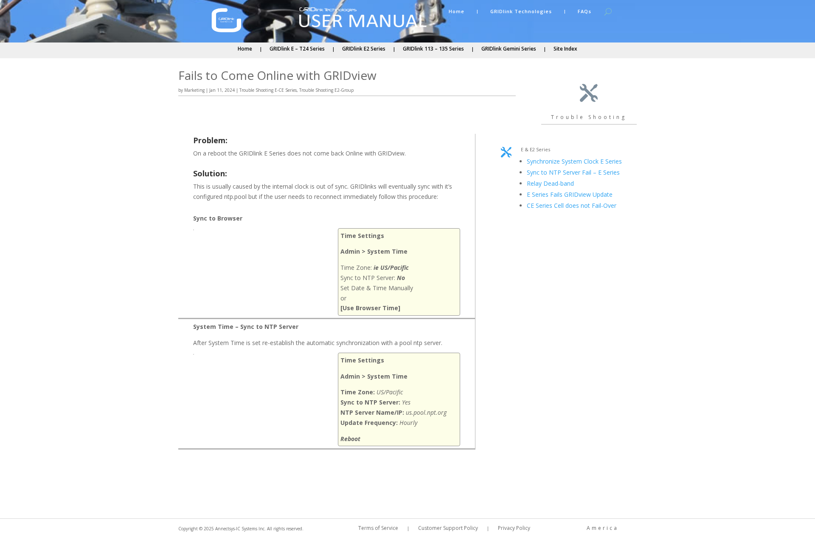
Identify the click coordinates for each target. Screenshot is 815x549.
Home (456, 11)
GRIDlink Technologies (521, 11)
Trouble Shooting (589, 117)
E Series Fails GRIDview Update (570, 194)
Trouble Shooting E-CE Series (268, 90)
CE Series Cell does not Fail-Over (571, 205)
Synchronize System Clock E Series (574, 161)
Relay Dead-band (550, 183)
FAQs (584, 11)
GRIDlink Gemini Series (508, 49)
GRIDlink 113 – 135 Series (433, 49)
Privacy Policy (514, 528)
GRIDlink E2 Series (363, 49)
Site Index (565, 49)
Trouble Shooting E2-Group (326, 90)
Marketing (194, 90)
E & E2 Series (535, 149)
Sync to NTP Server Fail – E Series (573, 172)
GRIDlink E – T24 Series (297, 49)
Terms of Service (378, 528)
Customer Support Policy (448, 528)
